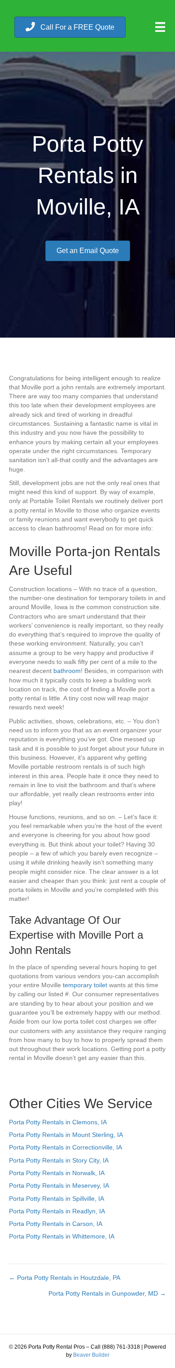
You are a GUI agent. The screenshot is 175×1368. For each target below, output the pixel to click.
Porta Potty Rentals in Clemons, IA (58, 1122)
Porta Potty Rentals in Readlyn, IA (57, 1211)
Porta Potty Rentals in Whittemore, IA (61, 1236)
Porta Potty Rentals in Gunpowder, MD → (107, 1293)
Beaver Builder (91, 1355)
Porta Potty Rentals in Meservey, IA (59, 1185)
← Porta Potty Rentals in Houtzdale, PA (64, 1277)
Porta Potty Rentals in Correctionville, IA (65, 1147)
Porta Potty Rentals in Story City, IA (59, 1160)
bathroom (67, 670)
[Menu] (160, 27)
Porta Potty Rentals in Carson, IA (55, 1223)
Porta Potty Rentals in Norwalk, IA (57, 1172)
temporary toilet (85, 985)
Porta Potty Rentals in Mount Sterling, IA (66, 1134)
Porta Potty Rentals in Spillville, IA (56, 1198)
